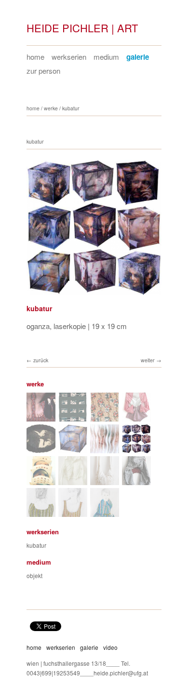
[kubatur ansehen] (72, 449)
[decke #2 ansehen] (72, 417)
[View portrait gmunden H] (41, 512)
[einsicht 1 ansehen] (104, 449)
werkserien (69, 57)
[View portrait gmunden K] (104, 512)
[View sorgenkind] (72, 480)
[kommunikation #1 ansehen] (41, 449)
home (35, 57)
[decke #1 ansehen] (104, 417)
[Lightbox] (94, 295)
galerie (137, 57)
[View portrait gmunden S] (72, 512)
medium (106, 57)
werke (51, 108)
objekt (34, 575)
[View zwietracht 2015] (136, 480)
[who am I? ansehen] (136, 417)
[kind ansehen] (41, 417)
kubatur (71, 108)
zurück (40, 360)
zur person (43, 71)
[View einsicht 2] (41, 480)
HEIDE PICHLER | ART (82, 27)
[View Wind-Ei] (104, 480)
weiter (148, 360)
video (110, 647)
